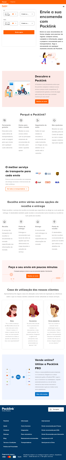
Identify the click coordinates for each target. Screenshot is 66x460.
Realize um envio (41, 101)
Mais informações (42, 394)
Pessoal (4, 2)
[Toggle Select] (15, 14)
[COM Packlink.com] (5, 6)
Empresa (13, 1)
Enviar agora (19, 32)
